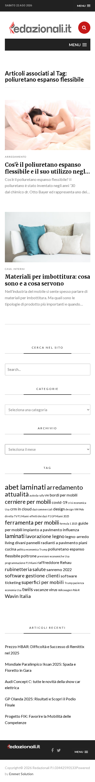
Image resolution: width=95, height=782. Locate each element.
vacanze (41, 589)
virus (53, 589)
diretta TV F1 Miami (17, 516)
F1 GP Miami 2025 (58, 516)
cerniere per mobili (28, 501)
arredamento (65, 487)
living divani (15, 542)
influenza (71, 529)
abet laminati (25, 487)
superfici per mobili (42, 582)
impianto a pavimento (42, 529)
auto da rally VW (39, 495)
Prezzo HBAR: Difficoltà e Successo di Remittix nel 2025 (44, 649)
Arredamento (15, 156)
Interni (19, 268)
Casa (8, 268)
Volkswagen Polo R (69, 590)
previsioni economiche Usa (53, 556)
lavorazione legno (45, 536)
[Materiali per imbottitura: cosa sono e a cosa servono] (47, 237)
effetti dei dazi (38, 516)
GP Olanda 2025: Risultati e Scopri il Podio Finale (40, 701)
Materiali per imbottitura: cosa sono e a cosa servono (47, 280)
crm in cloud (21, 509)
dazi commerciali (42, 509)
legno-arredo (77, 536)
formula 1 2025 (68, 523)
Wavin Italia (18, 596)
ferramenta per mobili (32, 522)
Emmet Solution (21, 774)
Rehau (65, 562)
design (59, 509)
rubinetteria (18, 569)
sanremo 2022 (59, 569)
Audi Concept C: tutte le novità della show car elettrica (42, 684)
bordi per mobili (63, 495)
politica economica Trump (32, 549)
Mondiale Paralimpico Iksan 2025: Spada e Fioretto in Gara (40, 667)
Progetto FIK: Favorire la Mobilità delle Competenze (38, 719)
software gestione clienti (32, 575)
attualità (17, 494)
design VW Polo (75, 509)
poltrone (29, 555)
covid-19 (59, 502)
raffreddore (48, 562)
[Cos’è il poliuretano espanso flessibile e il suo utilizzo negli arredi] (47, 125)
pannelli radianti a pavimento (52, 542)
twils (27, 589)
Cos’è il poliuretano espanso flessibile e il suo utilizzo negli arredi (46, 171)
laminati (15, 535)
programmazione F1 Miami (21, 562)
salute (39, 569)
